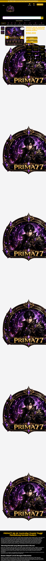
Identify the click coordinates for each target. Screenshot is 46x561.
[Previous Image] (7, 37)
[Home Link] (10, 9)
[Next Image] (22, 37)
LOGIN (32, 41)
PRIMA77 (3, 537)
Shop (3, 5)
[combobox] (22, 18)
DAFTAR (32, 38)
